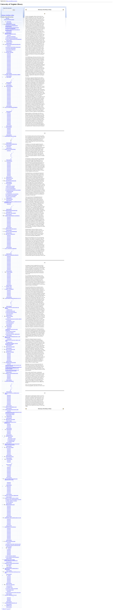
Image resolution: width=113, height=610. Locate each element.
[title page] (7, 18)
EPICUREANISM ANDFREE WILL (11, 144)
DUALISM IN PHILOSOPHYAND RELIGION (12, 44)
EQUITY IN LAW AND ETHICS (10, 149)
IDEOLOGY (9, 486)
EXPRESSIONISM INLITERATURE (11, 210)
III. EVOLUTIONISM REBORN (10, 188)
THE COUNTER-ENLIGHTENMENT (11, 107)
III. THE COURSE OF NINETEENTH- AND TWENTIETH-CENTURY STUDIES (12, 370)
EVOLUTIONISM (9, 183)
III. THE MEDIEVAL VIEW (10, 321)
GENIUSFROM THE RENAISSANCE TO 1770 (13, 298)
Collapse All (4, 608)
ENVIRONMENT (9, 127)
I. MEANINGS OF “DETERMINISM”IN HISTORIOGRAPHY (11, 26)
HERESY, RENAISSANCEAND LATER (11, 409)
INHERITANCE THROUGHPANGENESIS (11, 563)
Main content (8, 1)
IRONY (9, 565)
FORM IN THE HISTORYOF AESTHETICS (12, 215)
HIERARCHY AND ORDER (10, 419)
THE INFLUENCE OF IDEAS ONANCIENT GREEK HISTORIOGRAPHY (12, 444)
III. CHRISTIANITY (9, 342)
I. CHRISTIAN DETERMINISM (10, 36)
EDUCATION (8, 77)
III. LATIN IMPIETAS (9, 502)
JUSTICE (9, 575)
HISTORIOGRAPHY (9, 436)
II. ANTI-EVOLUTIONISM (10, 187)
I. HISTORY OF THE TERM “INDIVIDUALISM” (13, 544)
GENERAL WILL (9, 286)
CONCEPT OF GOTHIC (10, 352)
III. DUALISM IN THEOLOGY (10, 49)
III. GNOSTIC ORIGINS (9, 332)
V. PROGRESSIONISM (9, 191)
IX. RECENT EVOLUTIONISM (10, 196)
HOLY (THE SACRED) (10, 447)
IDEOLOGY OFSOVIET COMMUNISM (11, 495)
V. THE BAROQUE (9, 324)
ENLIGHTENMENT (9, 86)
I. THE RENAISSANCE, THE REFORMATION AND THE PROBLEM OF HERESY (13, 412)
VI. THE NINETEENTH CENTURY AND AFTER (13, 592)
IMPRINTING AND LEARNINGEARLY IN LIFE (13, 517)
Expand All (8, 608)
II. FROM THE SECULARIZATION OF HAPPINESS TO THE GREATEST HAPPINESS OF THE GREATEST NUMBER (13, 368)
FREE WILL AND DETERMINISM (11, 231)
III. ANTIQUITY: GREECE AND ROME (12, 588)
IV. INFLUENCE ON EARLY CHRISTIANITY (12, 334)
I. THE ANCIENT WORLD (11, 438)
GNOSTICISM (9, 326)
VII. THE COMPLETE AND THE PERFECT (12, 557)
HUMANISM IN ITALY (10, 456)
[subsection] (9, 35)
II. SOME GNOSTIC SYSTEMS (10, 331)
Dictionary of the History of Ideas (8, 15)
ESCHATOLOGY (9, 161)
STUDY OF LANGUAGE (10, 584)
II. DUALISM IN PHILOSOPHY (11, 48)
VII (10, 390)
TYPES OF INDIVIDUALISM (10, 541)
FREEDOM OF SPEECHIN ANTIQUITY (11, 255)
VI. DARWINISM (9, 192)
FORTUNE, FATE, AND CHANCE (11, 228)
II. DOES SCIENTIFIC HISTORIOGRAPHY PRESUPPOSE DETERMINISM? (12, 28)
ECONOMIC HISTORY (9, 52)
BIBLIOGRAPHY (9, 23)
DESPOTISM (9, 21)
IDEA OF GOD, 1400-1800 (10, 346)
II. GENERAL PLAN (9, 587)
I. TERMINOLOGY (9, 309)
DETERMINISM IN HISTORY (10, 24)
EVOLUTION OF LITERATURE (10, 180)
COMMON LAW (9, 605)
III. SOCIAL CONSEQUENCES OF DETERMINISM (13, 39)
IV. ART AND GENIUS (9, 313)
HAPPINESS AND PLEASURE (10, 362)
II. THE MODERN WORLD (10, 414)
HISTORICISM (9, 429)
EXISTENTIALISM (9, 199)
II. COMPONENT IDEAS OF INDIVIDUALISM (12, 545)
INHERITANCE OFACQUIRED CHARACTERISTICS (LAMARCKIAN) (11, 560)
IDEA (10, 465)
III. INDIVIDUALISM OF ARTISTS (11, 312)
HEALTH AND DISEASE (9, 381)
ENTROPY (9, 112)
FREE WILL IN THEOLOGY (10, 234)
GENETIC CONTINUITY (9, 289)
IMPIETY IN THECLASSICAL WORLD (11, 498)
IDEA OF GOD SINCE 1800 (10, 349)
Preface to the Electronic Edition (9, 19)
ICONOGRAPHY (9, 459)
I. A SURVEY (9, 549)
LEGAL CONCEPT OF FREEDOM (10, 248)
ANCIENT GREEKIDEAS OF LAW (11, 595)
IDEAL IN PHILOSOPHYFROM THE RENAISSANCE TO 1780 (11, 479)
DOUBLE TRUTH (9, 41)
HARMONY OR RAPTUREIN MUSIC (11, 373)
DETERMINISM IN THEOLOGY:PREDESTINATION (10, 33)
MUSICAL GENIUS (9, 316)
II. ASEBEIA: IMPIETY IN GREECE (11, 500)
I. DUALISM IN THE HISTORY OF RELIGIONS (12, 47)
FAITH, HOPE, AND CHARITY (10, 213)
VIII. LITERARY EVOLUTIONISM (11, 195)
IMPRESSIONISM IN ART (10, 504)
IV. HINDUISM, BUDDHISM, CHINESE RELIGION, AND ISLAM (11, 344)
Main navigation (14, 1)
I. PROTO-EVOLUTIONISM (10, 186)
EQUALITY (9, 146)
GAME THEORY (9, 272)
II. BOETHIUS (9, 320)
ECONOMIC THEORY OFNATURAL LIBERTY (12, 74)
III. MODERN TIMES (11, 441)
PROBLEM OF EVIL (9, 178)
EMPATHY (9, 83)
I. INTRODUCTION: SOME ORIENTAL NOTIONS (13, 499)
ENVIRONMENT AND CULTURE (10, 136)
